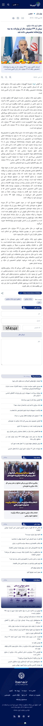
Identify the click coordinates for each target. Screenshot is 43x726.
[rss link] (14, 716)
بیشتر (4, 457)
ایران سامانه (17, 710)
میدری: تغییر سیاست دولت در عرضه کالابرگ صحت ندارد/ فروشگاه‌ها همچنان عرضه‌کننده (23, 387)
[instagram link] (19, 716)
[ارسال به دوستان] (22, 18)
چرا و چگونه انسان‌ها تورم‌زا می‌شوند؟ (29, 658)
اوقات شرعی (16, 695)
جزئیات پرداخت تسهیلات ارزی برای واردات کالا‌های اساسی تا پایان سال (23, 394)
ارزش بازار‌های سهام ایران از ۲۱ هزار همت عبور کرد (25, 444)
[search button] (8, 4)
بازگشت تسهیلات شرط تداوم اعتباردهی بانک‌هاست (25, 410)
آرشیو (11, 691)
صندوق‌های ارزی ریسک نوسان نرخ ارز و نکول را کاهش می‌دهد (22, 621)
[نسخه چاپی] (13, 18)
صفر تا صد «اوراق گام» (33, 572)
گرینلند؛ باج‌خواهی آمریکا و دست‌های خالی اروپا (26, 381)
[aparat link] (24, 716)
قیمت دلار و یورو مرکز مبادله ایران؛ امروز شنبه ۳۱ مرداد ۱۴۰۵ (22, 638)
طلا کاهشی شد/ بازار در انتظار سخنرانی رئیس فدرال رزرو (23, 431)
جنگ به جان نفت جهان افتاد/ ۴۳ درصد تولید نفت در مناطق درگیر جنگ (23, 438)
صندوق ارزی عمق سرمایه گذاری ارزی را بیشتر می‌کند (24, 630)
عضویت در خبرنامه (34, 695)
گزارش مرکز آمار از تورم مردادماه (30, 400)
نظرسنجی (7, 695)
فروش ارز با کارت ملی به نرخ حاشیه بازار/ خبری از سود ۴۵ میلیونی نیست (22, 612)
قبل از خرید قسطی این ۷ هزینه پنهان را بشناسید (26, 539)
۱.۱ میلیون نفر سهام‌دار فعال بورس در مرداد (27, 416)
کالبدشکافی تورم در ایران (33, 633)
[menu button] (3, 4)
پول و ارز (39, 13)
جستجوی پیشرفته (21, 699)
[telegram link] (28, 716)
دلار (39, 303)
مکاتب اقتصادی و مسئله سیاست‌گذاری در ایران (26, 543)
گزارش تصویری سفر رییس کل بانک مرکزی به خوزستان (24, 421)
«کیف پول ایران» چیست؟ (32, 535)
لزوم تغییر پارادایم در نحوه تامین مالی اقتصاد (26, 563)
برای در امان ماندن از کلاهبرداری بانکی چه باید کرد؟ (24, 559)
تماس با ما (32, 691)
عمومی (30, 13)
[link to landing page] (29, 4)
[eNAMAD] (21, 723)
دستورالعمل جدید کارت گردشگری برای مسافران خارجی (24, 662)
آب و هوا (24, 695)
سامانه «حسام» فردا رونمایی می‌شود (29, 617)
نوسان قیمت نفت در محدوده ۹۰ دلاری (28, 426)
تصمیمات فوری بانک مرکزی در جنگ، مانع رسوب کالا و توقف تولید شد (22, 647)
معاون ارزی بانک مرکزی (13, 299)
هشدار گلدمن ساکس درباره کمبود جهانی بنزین (26, 665)
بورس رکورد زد (36, 643)
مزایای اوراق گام (35, 568)
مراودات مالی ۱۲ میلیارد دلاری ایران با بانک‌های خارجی (24, 449)
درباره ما (24, 691)
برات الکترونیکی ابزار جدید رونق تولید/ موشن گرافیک (24, 548)
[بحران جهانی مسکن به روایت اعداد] (21, 596)
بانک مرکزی (28, 299)
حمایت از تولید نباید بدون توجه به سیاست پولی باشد (24, 626)
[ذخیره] (17, 18)
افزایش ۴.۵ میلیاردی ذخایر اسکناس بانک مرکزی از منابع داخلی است (22, 653)
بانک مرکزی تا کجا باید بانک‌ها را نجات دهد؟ (27, 405)
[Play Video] (21, 470)
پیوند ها (17, 691)
